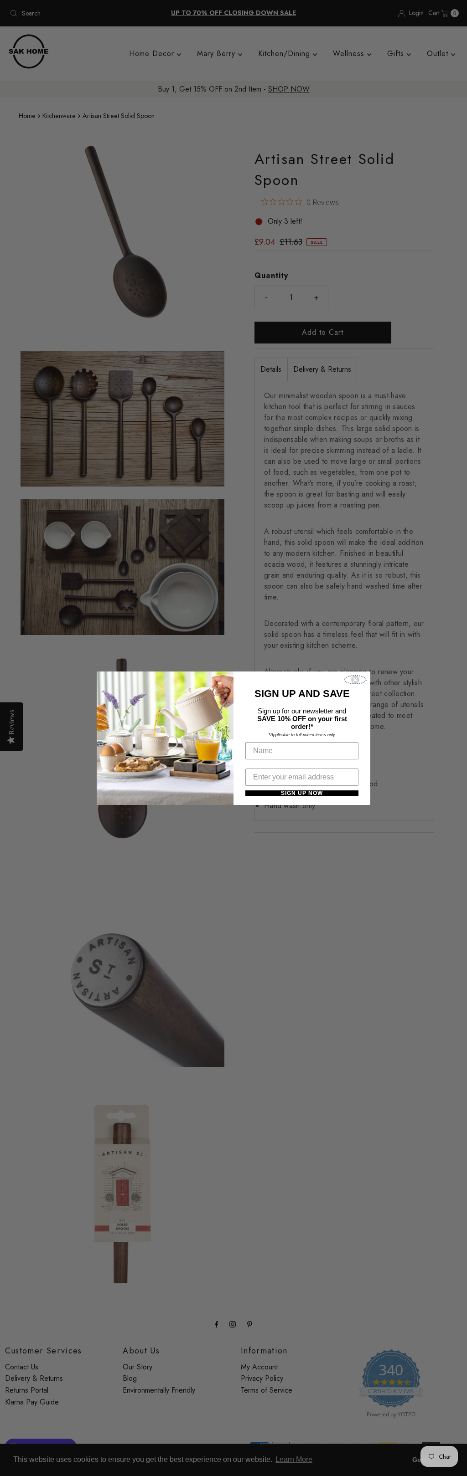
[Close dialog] (355, 679)
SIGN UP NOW (302, 793)
